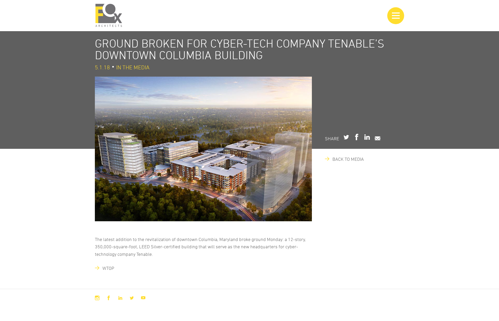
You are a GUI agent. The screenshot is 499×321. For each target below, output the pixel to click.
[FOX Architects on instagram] (97, 298)
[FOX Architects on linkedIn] (120, 298)
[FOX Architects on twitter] (131, 298)
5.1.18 (102, 67)
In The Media (132, 67)
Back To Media (345, 159)
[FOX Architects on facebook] (108, 298)
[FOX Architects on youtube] (143, 298)
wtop (106, 268)
